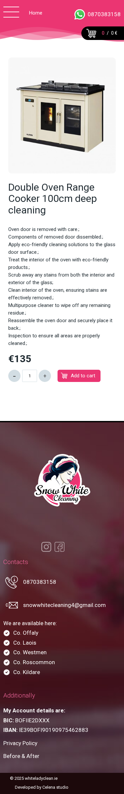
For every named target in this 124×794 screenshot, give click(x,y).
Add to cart (83, 376)
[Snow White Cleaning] (62, 480)
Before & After (21, 756)
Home (35, 13)
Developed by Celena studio (41, 787)
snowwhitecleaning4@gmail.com (64, 605)
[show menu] (11, 13)
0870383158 (104, 14)
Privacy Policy (20, 743)
